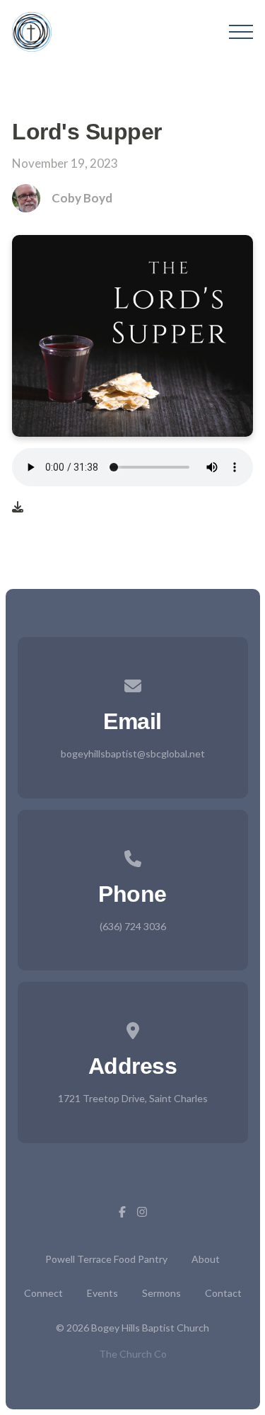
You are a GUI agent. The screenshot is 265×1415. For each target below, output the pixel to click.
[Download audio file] (17, 506)
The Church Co (133, 1354)
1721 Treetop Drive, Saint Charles (133, 1098)
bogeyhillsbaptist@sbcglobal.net (133, 753)
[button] (241, 32)
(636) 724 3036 (133, 926)
